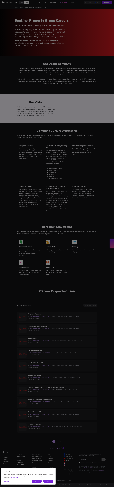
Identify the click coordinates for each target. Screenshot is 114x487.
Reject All (37, 481)
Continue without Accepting (49, 469)
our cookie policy (14, 477)
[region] (28, 476)
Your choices (6, 481)
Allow (48, 481)
